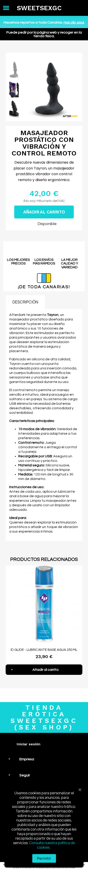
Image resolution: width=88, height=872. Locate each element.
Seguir (24, 775)
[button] (26, 89)
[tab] (44, 759)
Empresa (26, 759)
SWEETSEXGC (39, 8)
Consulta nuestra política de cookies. (52, 845)
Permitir (44, 858)
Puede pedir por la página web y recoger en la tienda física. (44, 34)
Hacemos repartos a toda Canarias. (44, 22)
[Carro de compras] (80, 8)
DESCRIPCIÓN (25, 302)
